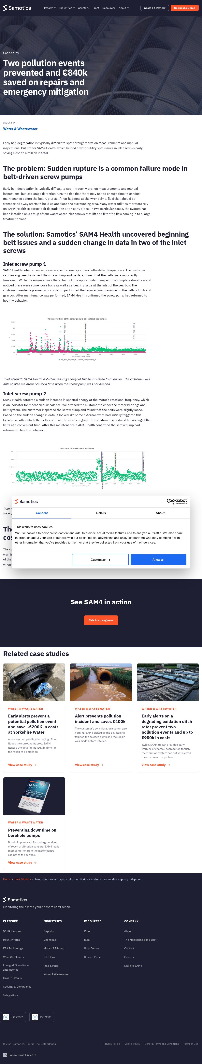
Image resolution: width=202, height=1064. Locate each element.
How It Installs (12, 978)
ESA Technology (13, 948)
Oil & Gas (49, 957)
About (122, 8)
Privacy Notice (112, 1043)
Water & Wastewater (20, 128)
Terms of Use (190, 1043)
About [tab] (160, 512)
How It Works (11, 939)
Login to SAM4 (133, 965)
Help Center (91, 948)
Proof (96, 8)
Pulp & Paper (51, 965)
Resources (109, 8)
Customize (98, 559)
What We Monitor (13, 957)
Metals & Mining (53, 948)
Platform (48, 8)
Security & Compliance (17, 986)
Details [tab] (101, 512)
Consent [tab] (42, 512)
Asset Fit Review (155, 8)
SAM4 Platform (12, 931)
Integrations (11, 995)
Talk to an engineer (101, 620)
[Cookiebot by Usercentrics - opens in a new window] (169, 501)
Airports (49, 931)
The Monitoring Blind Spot (140, 939)
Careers (129, 957)
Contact (129, 948)
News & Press (92, 957)
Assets (82, 8)
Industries (65, 8)
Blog (87, 939)
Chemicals (50, 939)
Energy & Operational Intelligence (16, 967)
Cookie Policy (132, 1043)
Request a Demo (184, 8)
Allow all (158, 559)
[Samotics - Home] (17, 8)
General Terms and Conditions (162, 1043)
